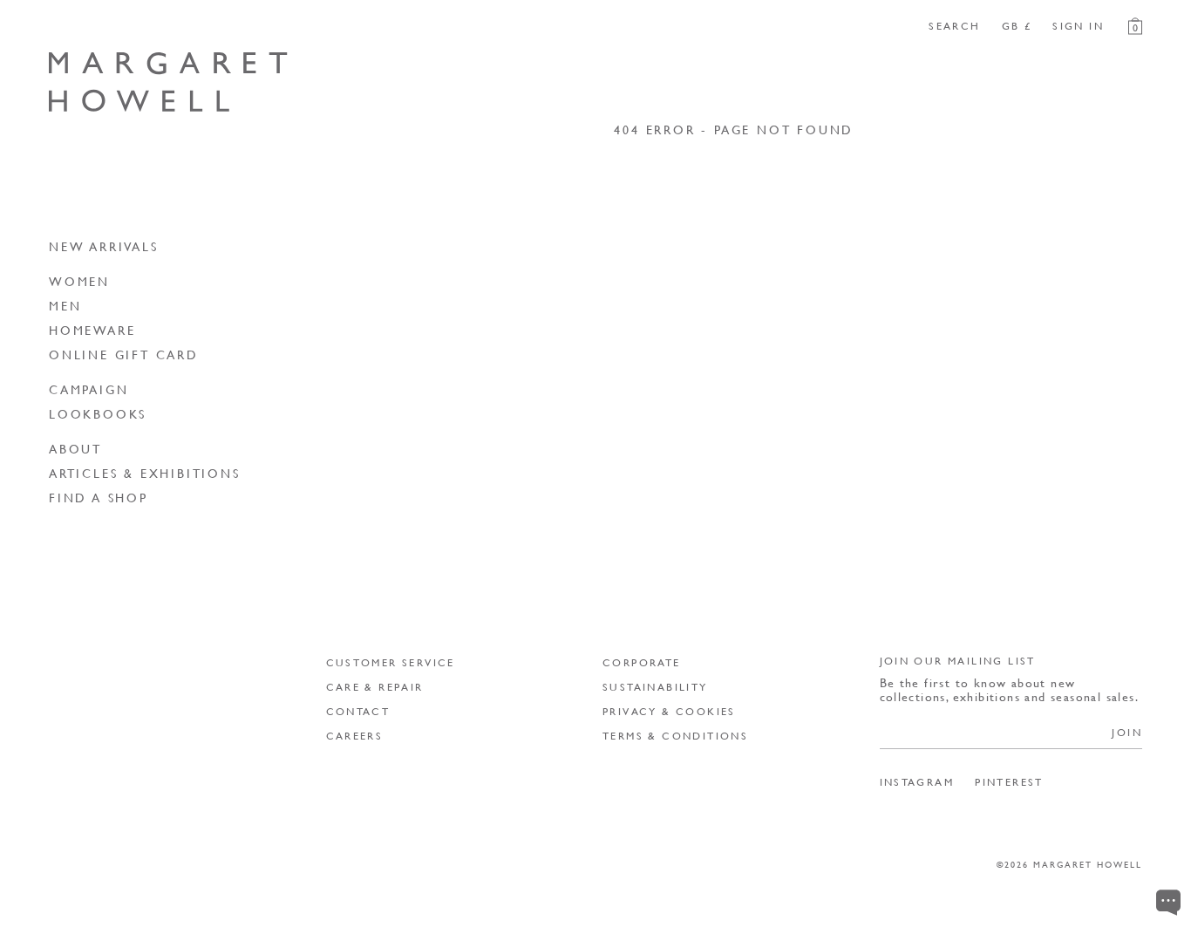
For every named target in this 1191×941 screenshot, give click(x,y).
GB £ (1017, 26)
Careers (355, 735)
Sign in (1078, 26)
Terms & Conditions (675, 735)
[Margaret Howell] (168, 82)
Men (65, 305)
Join (1127, 732)
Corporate (641, 662)
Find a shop (98, 497)
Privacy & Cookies (669, 711)
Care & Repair (375, 686)
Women (79, 281)
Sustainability (655, 686)
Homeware (92, 330)
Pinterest (1009, 782)
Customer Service (390, 662)
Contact (358, 711)
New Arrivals (104, 246)
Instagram (917, 782)
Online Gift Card (124, 354)
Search (954, 26)
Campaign (88, 389)
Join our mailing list (958, 660)
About (75, 448)
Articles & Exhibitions (145, 473)
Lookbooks (97, 413)
